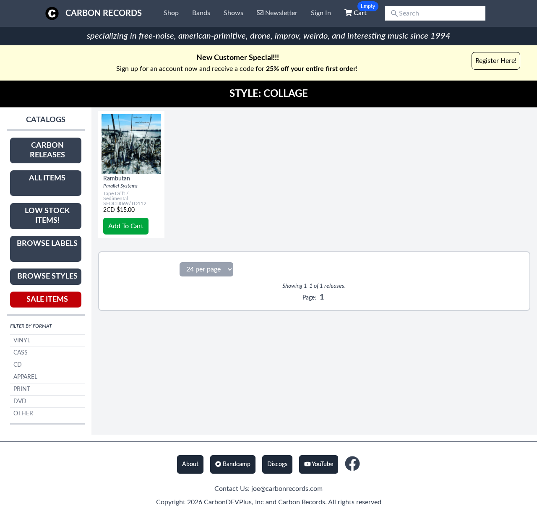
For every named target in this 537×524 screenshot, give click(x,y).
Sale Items (47, 299)
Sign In (321, 13)
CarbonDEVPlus (228, 502)
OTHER (23, 414)
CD (17, 365)
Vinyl (21, 341)
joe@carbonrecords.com (287, 488)
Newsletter (280, 13)
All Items (47, 178)
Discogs (277, 464)
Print (21, 389)
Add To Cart (125, 226)
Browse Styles (47, 276)
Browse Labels (47, 244)
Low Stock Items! (47, 215)
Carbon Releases (47, 150)
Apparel (25, 377)
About (190, 464)
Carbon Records (103, 13)
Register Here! (495, 60)
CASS (20, 353)
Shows (233, 13)
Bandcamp (235, 464)
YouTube (321, 464)
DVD (19, 401)
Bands (201, 13)
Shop (171, 13)
